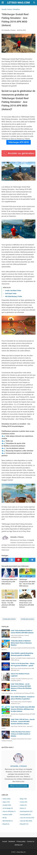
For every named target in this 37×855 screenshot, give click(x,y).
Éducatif (24, 824)
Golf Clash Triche (10, 293)
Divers (23, 808)
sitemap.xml (18, 845)
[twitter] (11, 560)
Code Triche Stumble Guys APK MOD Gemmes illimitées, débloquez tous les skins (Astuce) (23, 709)
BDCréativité (8, 821)
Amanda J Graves (18, 766)
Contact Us (30, 841)
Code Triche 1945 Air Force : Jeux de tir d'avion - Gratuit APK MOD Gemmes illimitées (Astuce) (23, 721)
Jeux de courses (27, 818)
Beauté (6, 824)
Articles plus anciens (27, 619)
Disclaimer (11, 841)
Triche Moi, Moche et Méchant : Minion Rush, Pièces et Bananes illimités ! (21, 643)
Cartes (23, 802)
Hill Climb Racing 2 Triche (13, 296)
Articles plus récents (9, 619)
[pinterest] (18, 560)
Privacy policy (21, 841)
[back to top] (33, 850)
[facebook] (5, 560)
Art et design (8, 808)
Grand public (25, 814)
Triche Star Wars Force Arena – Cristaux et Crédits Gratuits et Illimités (21, 734)
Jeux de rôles (26, 821)
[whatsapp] (25, 560)
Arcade (7, 805)
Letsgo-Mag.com (18, 2)
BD (5, 818)
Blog (23, 799)
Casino (23, 805)
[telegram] (32, 560)
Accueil (4, 841)
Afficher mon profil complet (18, 786)
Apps (6, 802)
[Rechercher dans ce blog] (34, 2)
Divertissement (26, 811)
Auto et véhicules (9, 811)
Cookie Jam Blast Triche (13, 290)
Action (7, 799)
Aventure (7, 814)
